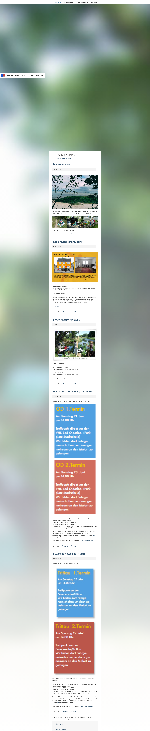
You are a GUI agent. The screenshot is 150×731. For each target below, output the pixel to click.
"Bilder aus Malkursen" (87, 706)
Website (56, 306)
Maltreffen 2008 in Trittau (69, 553)
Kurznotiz (58, 727)
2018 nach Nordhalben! (67, 241)
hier (94, 535)
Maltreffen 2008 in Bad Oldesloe (73, 391)
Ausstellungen (59, 724)
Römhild (74, 234)
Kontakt (94, 2)
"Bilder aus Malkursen (87, 540)
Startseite (57, 2)
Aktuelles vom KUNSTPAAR (64, 158)
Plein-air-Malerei (60, 729)
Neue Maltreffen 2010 (66, 319)
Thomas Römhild (83, 2)
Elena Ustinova (69, 2)
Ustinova (65, 234)
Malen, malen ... (62, 164)
